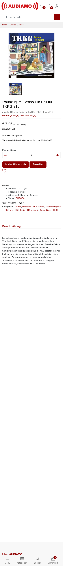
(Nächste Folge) (28, 115)
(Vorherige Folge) (10, 115)
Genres (13, 25)
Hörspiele (26, 206)
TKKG (56, 210)
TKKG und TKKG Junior (15, 210)
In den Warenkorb (15, 164)
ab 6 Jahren (38, 206)
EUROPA (20, 198)
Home (4, 25)
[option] (31, 55)
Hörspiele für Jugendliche (39, 210)
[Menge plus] (57, 155)
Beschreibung (11, 226)
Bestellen (38, 164)
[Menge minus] (5, 155)
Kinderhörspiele (53, 206)
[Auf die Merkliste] (4, 171)
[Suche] (57, 17)
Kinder (21, 25)
